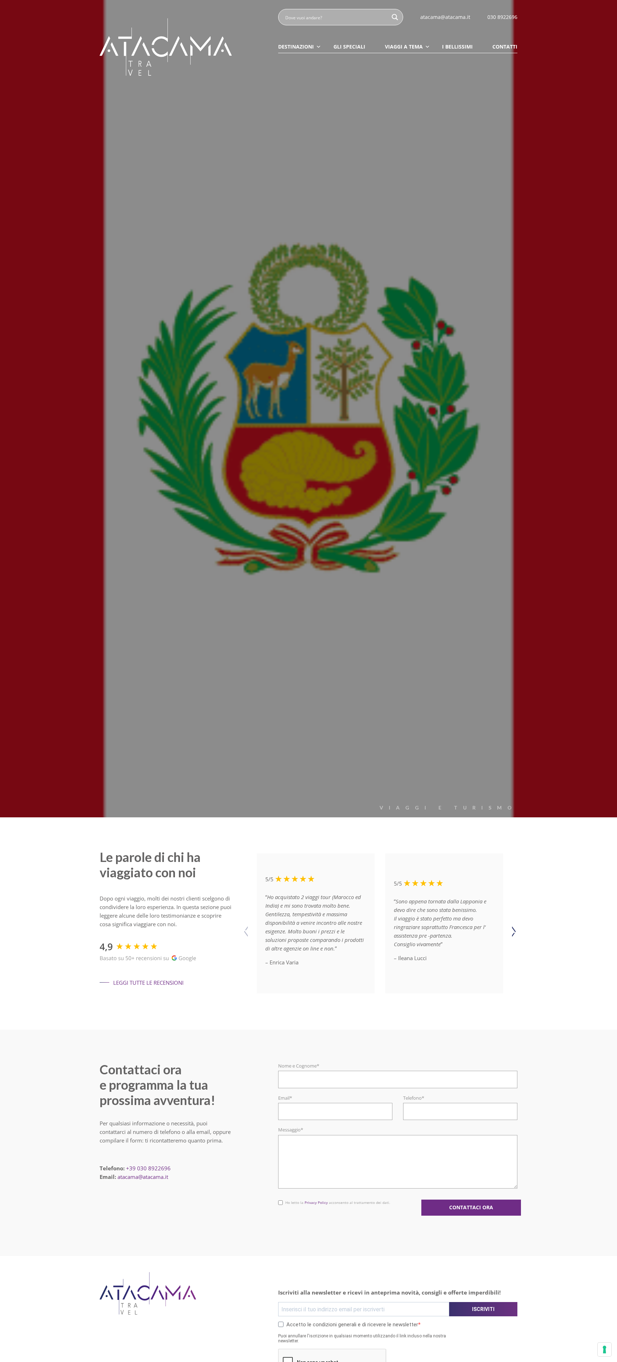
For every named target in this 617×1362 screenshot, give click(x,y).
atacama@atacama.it (142, 1176)
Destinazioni (296, 46)
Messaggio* (290, 1129)
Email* (285, 1098)
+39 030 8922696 (148, 1168)
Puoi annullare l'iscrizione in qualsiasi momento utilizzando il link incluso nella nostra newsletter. (362, 1338)
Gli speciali (349, 46)
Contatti (504, 46)
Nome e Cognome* (298, 1066)
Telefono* (413, 1098)
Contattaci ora (471, 1207)
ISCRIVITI (483, 1309)
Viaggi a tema (404, 46)
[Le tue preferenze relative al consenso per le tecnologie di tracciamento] (604, 1349)
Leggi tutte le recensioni (148, 982)
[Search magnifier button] (395, 17)
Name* (286, 1198)
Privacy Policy (316, 1202)
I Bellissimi (457, 46)
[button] (514, 932)
